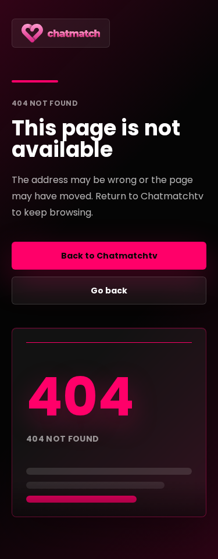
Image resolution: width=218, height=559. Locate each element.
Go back (109, 290)
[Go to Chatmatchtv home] (61, 33)
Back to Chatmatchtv (109, 255)
